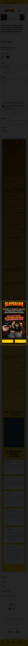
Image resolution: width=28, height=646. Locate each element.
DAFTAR (7, 341)
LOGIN (20, 341)
